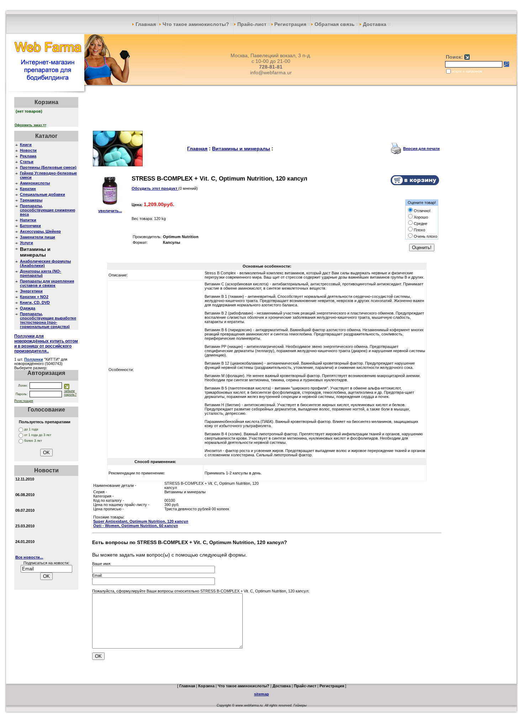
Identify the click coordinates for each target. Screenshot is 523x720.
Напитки (28, 220)
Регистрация (291, 24)
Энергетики (31, 291)
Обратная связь (334, 24)
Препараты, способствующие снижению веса (47, 210)
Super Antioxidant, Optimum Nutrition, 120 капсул (140, 521)
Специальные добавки (42, 194)
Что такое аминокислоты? (196, 24)
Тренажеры (31, 200)
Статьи (26, 162)
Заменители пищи (37, 237)
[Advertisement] (266, 113)
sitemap (261, 694)
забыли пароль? (70, 392)
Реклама (28, 156)
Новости (28, 150)
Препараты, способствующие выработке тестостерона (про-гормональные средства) (48, 320)
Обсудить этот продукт (155, 188)
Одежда (27, 308)
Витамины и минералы (241, 148)
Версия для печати (421, 148)
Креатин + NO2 (34, 297)
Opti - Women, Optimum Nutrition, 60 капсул (135, 525)
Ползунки (33, 359)
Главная (145, 24)
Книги (26, 145)
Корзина (206, 686)
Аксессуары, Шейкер (40, 231)
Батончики (30, 226)
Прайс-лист (252, 24)
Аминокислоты (35, 183)
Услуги (26, 243)
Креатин (28, 189)
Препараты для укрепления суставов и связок (47, 283)
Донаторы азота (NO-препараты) (40, 273)
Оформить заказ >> (30, 125)
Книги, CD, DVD (35, 302)
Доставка (374, 24)
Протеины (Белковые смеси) (48, 167)
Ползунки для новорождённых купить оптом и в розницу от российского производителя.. (46, 344)
